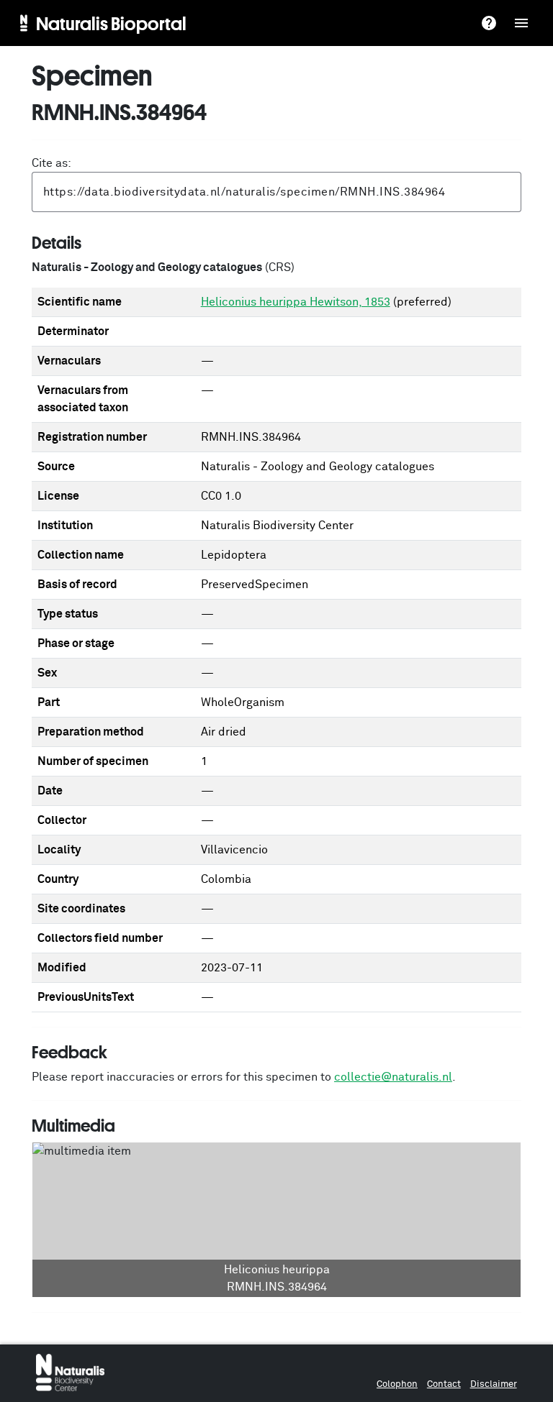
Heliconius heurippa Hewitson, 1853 (295, 302)
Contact (444, 1384)
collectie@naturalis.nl (393, 1077)
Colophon (397, 1384)
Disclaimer (493, 1384)
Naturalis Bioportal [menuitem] (111, 23)
